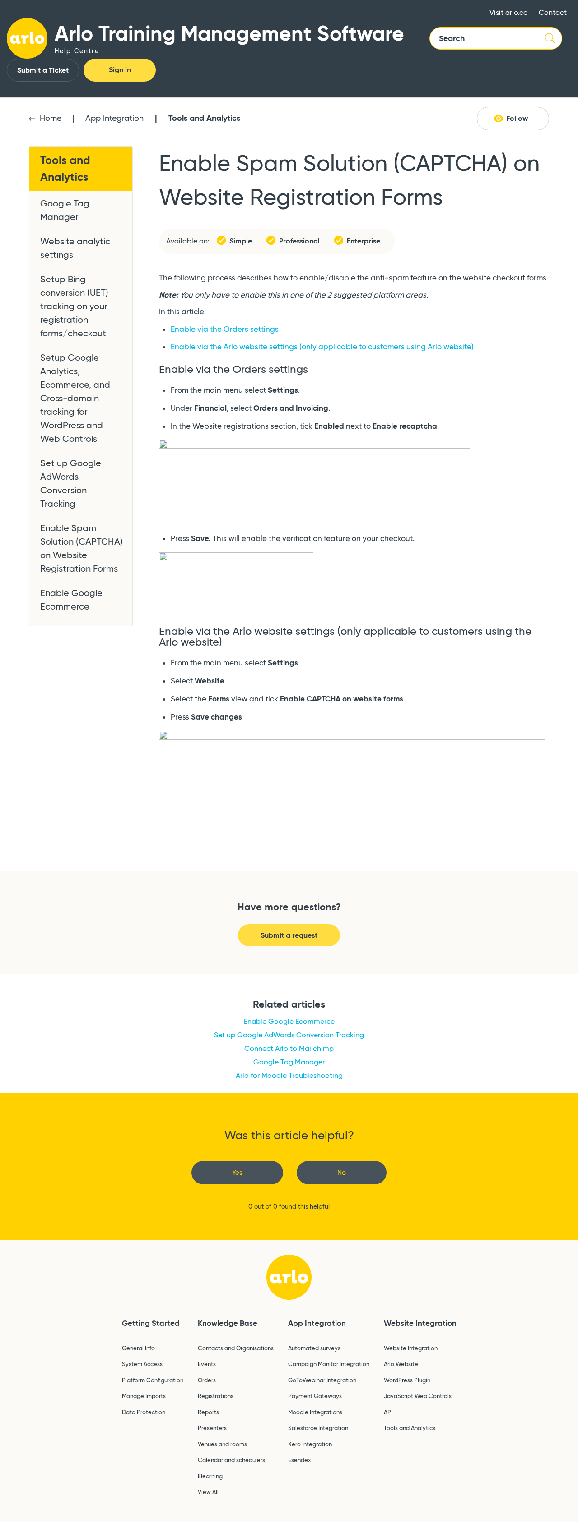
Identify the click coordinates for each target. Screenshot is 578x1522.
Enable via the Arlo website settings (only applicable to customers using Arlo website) (322, 347)
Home (50, 118)
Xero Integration (310, 1444)
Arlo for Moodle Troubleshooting (289, 1075)
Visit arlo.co (508, 12)
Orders (207, 1380)
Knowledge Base (227, 1323)
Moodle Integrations (315, 1412)
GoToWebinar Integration (322, 1380)
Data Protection (143, 1412)
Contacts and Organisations (236, 1348)
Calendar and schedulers (231, 1459)
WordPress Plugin (407, 1380)
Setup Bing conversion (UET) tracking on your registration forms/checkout (74, 306)
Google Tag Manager (64, 210)
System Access (142, 1363)
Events (207, 1363)
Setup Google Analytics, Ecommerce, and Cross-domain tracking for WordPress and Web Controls (75, 398)
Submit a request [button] (289, 935)
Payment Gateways (315, 1395)
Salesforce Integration (318, 1427)
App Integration (114, 118)
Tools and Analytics (204, 118)
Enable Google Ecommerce (71, 599)
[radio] (237, 1173)
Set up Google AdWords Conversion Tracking (70, 483)
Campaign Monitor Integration (328, 1363)
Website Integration (420, 1323)
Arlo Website (401, 1363)
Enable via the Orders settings (225, 329)
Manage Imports (144, 1395)
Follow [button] (517, 118)
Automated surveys (314, 1348)
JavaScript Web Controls (418, 1395)
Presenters (212, 1427)
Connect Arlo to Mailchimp (289, 1048)
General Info (138, 1348)
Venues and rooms (222, 1444)
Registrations (215, 1395)
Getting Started (151, 1323)
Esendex (299, 1459)
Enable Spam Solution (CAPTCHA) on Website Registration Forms (81, 548)
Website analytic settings (75, 248)
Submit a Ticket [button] (43, 70)
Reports (208, 1412)
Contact (553, 12)
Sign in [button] (120, 69)
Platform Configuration (152, 1380)
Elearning (210, 1476)
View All (208, 1491)
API (388, 1412)
